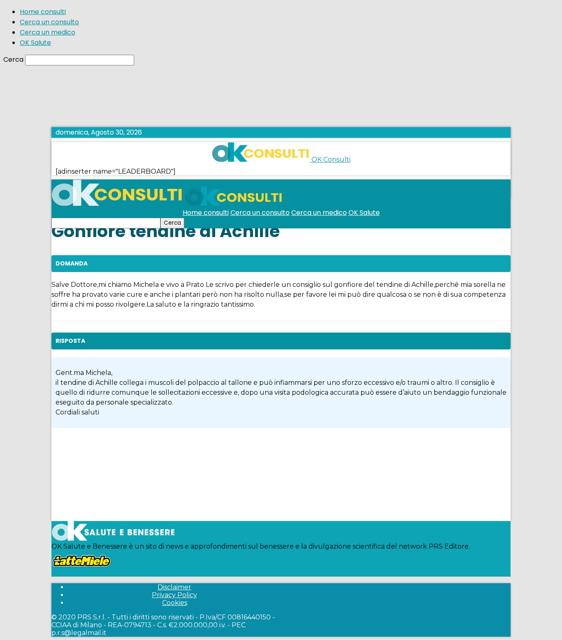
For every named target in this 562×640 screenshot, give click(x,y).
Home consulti (43, 11)
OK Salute (35, 42)
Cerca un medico (47, 32)
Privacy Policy (174, 595)
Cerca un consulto (49, 22)
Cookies (174, 603)
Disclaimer (174, 587)
